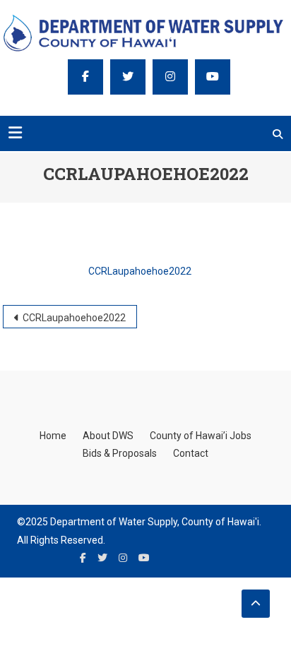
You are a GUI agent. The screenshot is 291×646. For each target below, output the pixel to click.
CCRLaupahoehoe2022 (139, 271)
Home (53, 435)
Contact (190, 453)
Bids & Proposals (120, 453)
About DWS (108, 435)
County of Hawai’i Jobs (200, 435)
